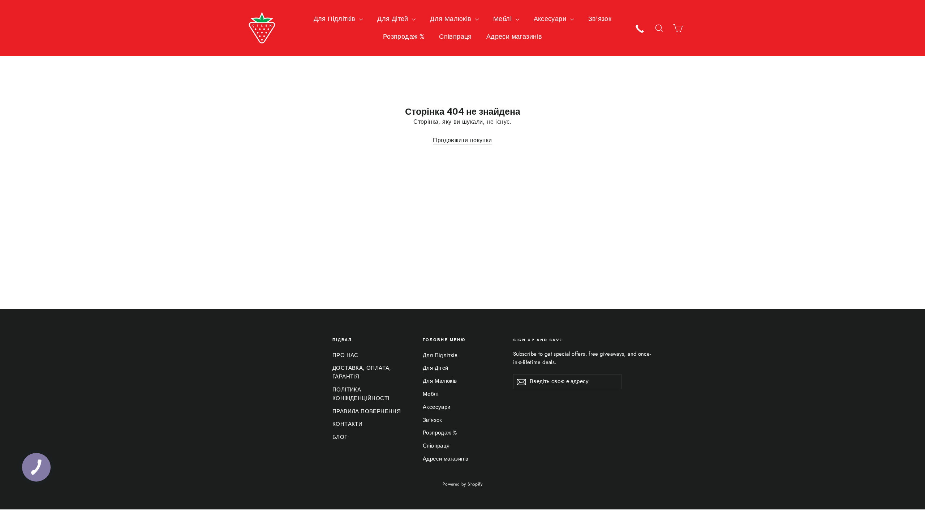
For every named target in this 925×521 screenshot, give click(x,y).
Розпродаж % (404, 36)
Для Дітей (393, 19)
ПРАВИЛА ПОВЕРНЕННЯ (366, 411)
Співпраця (455, 36)
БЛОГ (340, 437)
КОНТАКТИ (347, 424)
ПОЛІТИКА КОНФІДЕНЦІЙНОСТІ (360, 394)
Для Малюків (451, 19)
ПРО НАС (345, 355)
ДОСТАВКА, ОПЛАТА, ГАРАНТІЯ (361, 372)
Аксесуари (551, 19)
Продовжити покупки (462, 140)
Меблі (503, 19)
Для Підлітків (336, 19)
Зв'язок (600, 19)
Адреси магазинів (514, 36)
